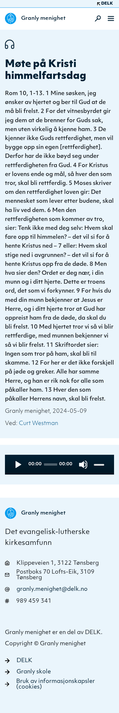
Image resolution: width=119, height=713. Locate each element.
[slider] (99, 464)
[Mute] (83, 464)
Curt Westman (38, 423)
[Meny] (111, 18)
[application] (59, 465)
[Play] (18, 464)
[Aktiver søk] (96, 18)
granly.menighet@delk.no (52, 589)
